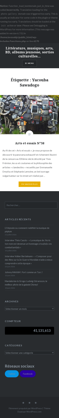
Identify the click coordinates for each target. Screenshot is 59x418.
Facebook (28, 374)
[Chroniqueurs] (29, 402)
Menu (31, 63)
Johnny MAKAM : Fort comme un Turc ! (24, 272)
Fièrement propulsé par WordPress (25, 408)
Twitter (12, 374)
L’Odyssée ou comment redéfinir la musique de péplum (27, 230)
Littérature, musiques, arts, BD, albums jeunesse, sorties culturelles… (29, 52)
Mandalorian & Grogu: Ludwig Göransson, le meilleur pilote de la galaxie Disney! (26, 283)
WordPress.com (33, 411)
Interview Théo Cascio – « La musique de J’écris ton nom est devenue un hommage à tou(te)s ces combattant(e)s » (28, 244)
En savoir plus (29, 184)
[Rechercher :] (31, 205)
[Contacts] (23, 402)
